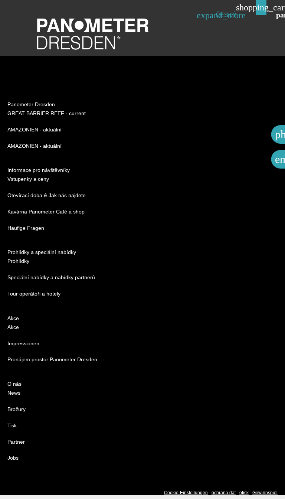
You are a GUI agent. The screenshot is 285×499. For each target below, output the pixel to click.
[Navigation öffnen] (279, 14)
